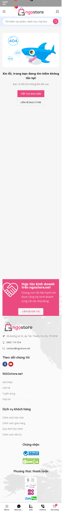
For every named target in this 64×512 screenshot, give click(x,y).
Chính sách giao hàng (13, 423)
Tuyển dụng (8, 393)
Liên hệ (6, 387)
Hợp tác (6, 399)
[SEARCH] (55, 21)
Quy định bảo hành (12, 428)
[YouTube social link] (10, 364)
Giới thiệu (7, 382)
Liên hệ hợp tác (31, 311)
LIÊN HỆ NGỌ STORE (31, 102)
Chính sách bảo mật (13, 417)
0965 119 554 (13, 342)
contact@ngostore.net (18, 348)
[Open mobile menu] (4, 11)
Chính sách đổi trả (11, 434)
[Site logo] (31, 11)
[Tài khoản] (57, 11)
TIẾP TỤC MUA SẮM (31, 93)
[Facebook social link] (4, 364)
